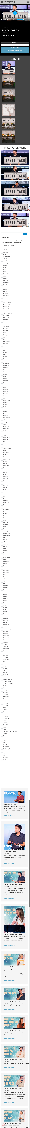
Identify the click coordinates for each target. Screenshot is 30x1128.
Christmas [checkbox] (6, 295)
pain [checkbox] (4, 583)
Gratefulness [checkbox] (6, 437)
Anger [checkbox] (4, 254)
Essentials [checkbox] (6, 363)
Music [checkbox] (4, 559)
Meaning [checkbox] (5, 528)
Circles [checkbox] (5, 300)
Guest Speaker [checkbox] (7, 448)
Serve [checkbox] (4, 661)
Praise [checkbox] (5, 603)
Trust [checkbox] (4, 729)
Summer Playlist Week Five (12, 1031)
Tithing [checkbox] (5, 722)
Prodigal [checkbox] (5, 611)
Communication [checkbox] (7, 302)
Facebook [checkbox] (5, 367)
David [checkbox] (4, 337)
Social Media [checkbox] (6, 674)
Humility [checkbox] (5, 472)
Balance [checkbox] (5, 265)
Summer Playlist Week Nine (13, 884)
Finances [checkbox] (5, 393)
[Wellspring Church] (8, 2)
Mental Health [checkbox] (6, 533)
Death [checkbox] (4, 339)
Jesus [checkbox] (4, 491)
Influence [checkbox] (5, 476)
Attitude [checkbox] (5, 260)
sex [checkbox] (4, 664)
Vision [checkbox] (4, 735)
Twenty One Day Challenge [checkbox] (10, 731)
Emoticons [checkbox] (6, 358)
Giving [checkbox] (5, 422)
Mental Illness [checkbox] (6, 535)
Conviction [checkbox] (6, 324)
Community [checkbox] (6, 306)
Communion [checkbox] (6, 304)
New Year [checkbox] (5, 565)
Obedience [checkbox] (6, 579)
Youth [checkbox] (4, 759)
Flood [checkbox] (4, 398)
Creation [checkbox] (5, 330)
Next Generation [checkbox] (7, 568)
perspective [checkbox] (6, 594)
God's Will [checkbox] (5, 430)
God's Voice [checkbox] (6, 428)
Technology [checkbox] (6, 703)
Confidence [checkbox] (6, 319)
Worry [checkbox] (4, 755)
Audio (16, 42)
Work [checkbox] (4, 753)
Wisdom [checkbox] (5, 751)
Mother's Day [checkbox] (6, 557)
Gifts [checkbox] (4, 420)
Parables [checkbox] (5, 585)
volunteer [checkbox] (5, 738)
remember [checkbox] (6, 626)
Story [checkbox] (4, 685)
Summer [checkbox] (5, 698)
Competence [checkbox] (6, 315)
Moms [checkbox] (5, 550)
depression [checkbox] (6, 345)
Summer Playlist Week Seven (13, 967)
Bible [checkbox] (4, 276)
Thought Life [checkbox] (6, 718)
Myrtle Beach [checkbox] (6, 561)
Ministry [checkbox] (5, 539)
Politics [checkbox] (5, 600)
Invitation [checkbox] (5, 487)
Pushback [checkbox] (5, 618)
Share (15, 45)
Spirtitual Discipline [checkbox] (8, 683)
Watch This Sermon (9, 815)
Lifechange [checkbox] (6, 509)
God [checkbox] (4, 424)
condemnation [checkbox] (6, 317)
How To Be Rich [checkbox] (7, 470)
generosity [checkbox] (6, 413)
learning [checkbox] (5, 504)
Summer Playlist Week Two (12, 1123)
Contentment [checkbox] (6, 321)
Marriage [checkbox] (5, 524)
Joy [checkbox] (4, 496)
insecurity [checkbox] (5, 478)
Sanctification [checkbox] (6, 648)
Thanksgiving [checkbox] (6, 716)
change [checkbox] (5, 291)
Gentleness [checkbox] (6, 415)
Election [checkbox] (5, 354)
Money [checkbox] (5, 552)
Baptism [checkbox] (5, 267)
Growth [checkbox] (5, 446)
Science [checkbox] (5, 650)
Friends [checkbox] (5, 404)
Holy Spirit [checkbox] (6, 465)
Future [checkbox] (5, 411)
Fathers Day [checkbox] (6, 385)
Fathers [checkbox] (5, 382)
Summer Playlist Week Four (13, 1060)
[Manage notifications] (3, 1124)
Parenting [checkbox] (5, 587)
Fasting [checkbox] (5, 378)
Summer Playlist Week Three (13, 1089)
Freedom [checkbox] (5, 402)
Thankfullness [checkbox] (6, 711)
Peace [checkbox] (5, 592)
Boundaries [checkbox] (6, 282)
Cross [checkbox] (4, 332)
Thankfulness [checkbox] (6, 714)
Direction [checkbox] (5, 348)
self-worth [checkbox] (5, 657)
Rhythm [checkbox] (5, 640)
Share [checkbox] (4, 666)
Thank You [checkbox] (6, 709)
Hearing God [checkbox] (6, 459)
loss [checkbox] (4, 518)
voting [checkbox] (4, 742)
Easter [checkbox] (5, 352)
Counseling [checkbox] (6, 326)
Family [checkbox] (5, 374)
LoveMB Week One (10, 851)
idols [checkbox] (4, 474)
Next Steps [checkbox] (6, 572)
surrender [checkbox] (5, 701)
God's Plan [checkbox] (6, 426)
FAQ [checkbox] (4, 376)
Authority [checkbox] (5, 263)
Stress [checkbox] (5, 687)
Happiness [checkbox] (6, 452)
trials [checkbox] (4, 727)
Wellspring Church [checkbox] (8, 748)
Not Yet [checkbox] (5, 576)
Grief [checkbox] (4, 441)
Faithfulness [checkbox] (6, 372)
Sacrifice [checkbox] (5, 644)
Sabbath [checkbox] (5, 642)
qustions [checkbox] (5, 622)
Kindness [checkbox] (5, 500)
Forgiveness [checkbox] (6, 400)
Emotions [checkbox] (5, 361)
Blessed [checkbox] (5, 278)
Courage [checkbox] (5, 328)
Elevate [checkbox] (5, 356)
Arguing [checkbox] (5, 258)
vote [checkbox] (4, 740)
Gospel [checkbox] (5, 433)
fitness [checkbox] (5, 396)
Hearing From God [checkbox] (8, 457)
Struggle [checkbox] (5, 692)
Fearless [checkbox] (5, 389)
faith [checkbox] (4, 369)
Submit (25, 233)
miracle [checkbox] (5, 542)
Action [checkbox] (5, 247)
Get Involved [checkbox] (6, 417)
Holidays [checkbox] (5, 461)
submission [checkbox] (6, 696)
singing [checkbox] (5, 672)
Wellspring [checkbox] (6, 746)
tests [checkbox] (4, 707)
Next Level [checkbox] (6, 570)
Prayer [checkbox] (5, 607)
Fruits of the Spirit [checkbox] (7, 406)
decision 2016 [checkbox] (6, 341)
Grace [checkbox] (5, 435)
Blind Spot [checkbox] (5, 280)
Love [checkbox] (4, 520)
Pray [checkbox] (4, 605)
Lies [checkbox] (4, 507)
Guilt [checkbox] (4, 450)
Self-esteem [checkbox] (6, 655)
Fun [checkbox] (4, 409)
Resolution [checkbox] (6, 633)
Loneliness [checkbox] (6, 515)
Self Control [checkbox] (6, 653)
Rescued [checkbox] (5, 631)
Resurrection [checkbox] (6, 637)
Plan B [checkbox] (5, 596)
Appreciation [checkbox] (6, 256)
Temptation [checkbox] (6, 705)
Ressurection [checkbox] (6, 635)
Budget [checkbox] (5, 289)
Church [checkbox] (5, 297)
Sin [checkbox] (4, 670)
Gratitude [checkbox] (5, 439)
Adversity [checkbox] (5, 252)
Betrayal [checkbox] (5, 274)
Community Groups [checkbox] (8, 308)
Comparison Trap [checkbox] (7, 313)
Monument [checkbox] (6, 555)
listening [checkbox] (5, 513)
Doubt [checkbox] (4, 350)
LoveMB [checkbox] (5, 522)
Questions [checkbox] (6, 620)
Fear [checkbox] (4, 387)
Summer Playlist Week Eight (13, 934)
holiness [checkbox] (5, 463)
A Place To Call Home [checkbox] (8, 245)
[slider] (9, 19)
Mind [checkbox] (4, 537)
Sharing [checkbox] (5, 668)
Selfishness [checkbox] (6, 659)
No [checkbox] (4, 574)
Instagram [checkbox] (5, 483)
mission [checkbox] (5, 546)
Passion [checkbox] (5, 589)
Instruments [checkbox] (6, 485)
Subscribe (15, 47)
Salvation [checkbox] (5, 646)
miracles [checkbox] (5, 544)
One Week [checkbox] (6, 581)
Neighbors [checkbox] (6, 563)
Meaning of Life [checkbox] (7, 531)
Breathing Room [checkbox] (7, 287)
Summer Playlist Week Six (12, 1002)
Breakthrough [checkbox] (6, 284)
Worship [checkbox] (5, 757)
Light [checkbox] (4, 511)
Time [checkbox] (4, 720)
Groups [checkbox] (5, 443)
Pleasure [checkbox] (5, 598)
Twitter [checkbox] (5, 733)
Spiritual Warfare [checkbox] (7, 681)
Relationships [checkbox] (6, 624)
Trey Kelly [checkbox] (5, 725)
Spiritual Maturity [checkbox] (7, 679)
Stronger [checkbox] (5, 690)
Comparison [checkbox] (6, 311)
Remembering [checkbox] (7, 629)
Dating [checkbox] (5, 335)
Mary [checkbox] (4, 526)
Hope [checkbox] (4, 467)
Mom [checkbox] (4, 548)
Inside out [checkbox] (5, 481)
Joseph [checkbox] (5, 494)
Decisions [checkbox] (5, 343)
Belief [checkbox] (4, 269)
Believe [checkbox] (5, 271)
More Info (6, 38)
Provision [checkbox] (5, 613)
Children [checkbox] (5, 293)
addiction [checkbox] (5, 250)
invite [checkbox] (4, 489)
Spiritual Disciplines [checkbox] (8, 677)
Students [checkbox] (5, 694)
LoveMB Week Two (10, 804)
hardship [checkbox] (5, 454)
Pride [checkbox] (4, 609)
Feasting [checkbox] (5, 391)
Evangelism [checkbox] (6, 365)
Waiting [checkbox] (5, 744)
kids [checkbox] (4, 498)
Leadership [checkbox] (6, 502)
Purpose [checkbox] (5, 616)
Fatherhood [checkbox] (6, 380)
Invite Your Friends (15, 51)
